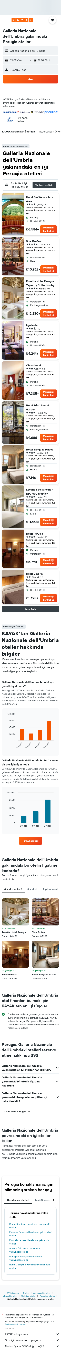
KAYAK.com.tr (13, 1293)
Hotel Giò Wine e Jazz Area (39, 199)
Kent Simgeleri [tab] (43, 1200)
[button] (5, 20)
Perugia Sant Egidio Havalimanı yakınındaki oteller (25, 1258)
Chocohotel (33, 365)
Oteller (26, 1293)
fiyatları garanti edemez (15, 1324)
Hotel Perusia (34, 533)
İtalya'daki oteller (9, 1296)
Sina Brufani (34, 241)
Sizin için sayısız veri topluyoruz (23, 1340)
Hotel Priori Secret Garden (37, 407)
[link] (30, 841)
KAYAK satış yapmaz (16, 1334)
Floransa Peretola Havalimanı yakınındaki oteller (30, 1234)
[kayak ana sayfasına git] (22, 20)
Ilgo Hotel (32, 325)
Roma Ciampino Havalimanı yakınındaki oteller (29, 1266)
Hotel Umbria (34, 573)
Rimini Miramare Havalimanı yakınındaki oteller (29, 1242)
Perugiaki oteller (47, 1296)
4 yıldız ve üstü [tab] (13, 889)
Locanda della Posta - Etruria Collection (39, 491)
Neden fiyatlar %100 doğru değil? (24, 1346)
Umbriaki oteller (28, 1296)
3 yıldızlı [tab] (32, 889)
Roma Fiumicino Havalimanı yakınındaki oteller (29, 1226)
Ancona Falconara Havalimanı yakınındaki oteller (24, 1250)
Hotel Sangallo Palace (39, 449)
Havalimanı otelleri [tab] (18, 1200)
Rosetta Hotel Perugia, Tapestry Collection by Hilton (40, 283)
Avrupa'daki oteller (41, 1293)
